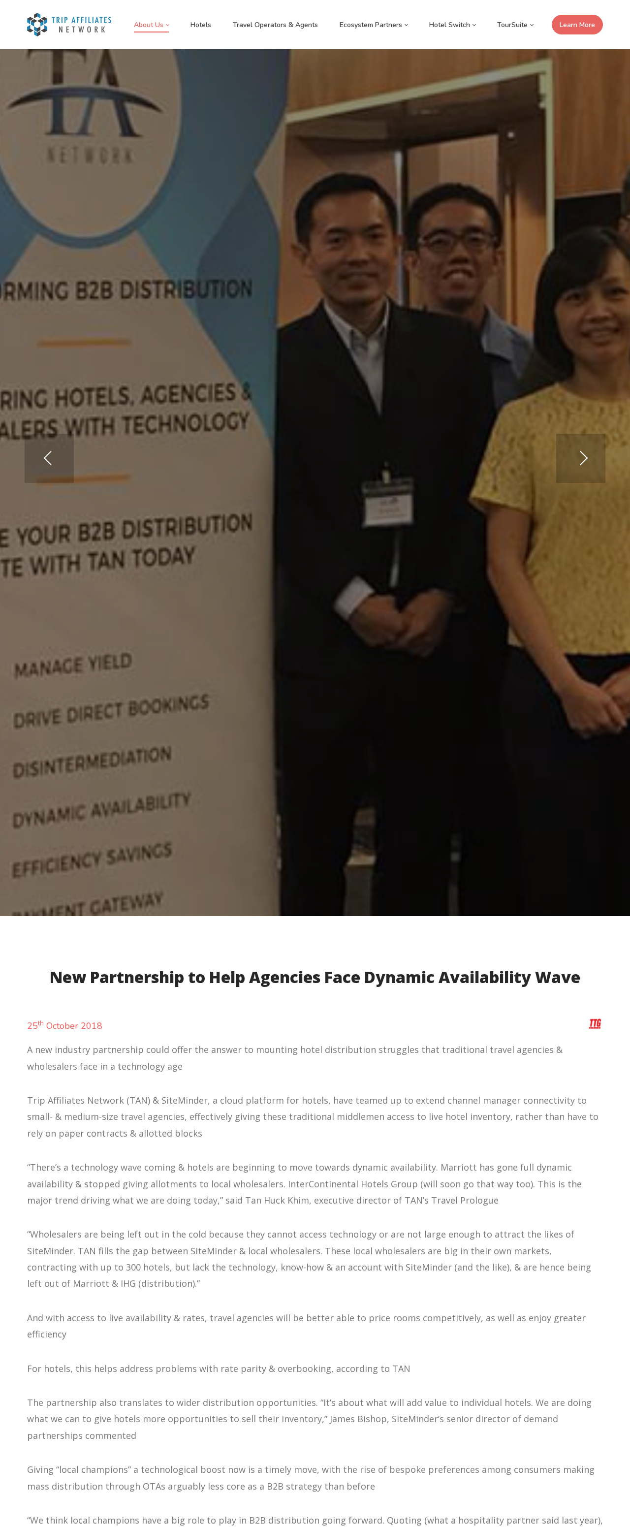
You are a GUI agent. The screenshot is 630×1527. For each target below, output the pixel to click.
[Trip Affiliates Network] (69, 24)
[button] (580, 458)
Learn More (577, 25)
